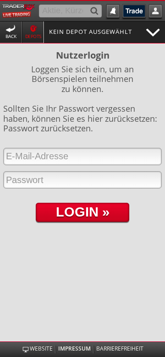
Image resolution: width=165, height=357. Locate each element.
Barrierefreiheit (119, 349)
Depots (33, 36)
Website (41, 349)
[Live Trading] (18, 10)
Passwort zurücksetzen (47, 128)
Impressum (74, 349)
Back (11, 36)
